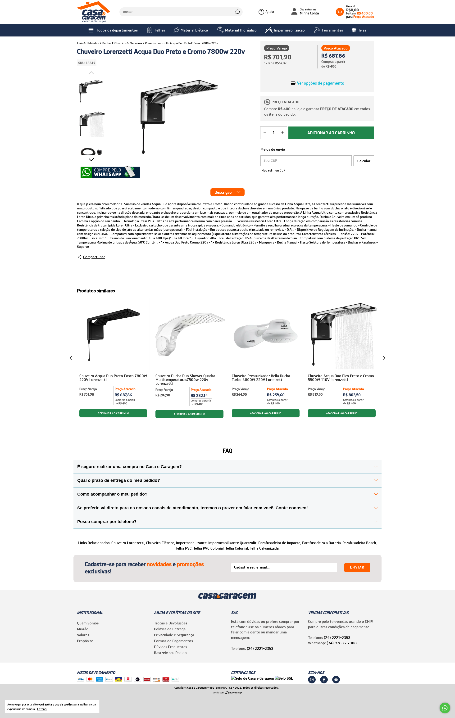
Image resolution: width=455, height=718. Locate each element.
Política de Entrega (170, 629)
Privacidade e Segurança (174, 634)
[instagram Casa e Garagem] (312, 679)
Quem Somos (88, 623)
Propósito (85, 640)
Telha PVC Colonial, (208, 548)
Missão (82, 629)
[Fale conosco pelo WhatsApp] (445, 708)
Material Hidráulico (241, 30)
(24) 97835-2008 (342, 643)
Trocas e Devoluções (170, 623)
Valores (83, 634)
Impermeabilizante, (191, 542)
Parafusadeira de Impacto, (279, 542)
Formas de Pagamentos (173, 640)
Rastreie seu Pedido (170, 652)
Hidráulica (93, 43)
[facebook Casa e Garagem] (324, 679)
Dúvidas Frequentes (170, 646)
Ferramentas (332, 30)
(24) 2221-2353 (260, 648)
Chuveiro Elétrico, (160, 542)
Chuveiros (136, 43)
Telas (362, 30)
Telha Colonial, (237, 548)
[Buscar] (237, 12)
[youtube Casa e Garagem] (336, 679)
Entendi (42, 709)
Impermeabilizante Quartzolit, (232, 542)
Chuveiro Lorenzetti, (128, 542)
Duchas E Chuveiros (114, 43)
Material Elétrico (194, 30)
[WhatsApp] (110, 172)
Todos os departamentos (117, 30)
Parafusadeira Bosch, (359, 542)
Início (80, 43)
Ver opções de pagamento (320, 83)
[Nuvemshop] (227, 693)
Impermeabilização (289, 30)
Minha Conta (309, 11)
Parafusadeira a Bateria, (321, 542)
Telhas (160, 30)
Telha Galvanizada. (265, 548)
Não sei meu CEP (273, 170)
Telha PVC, (184, 548)
